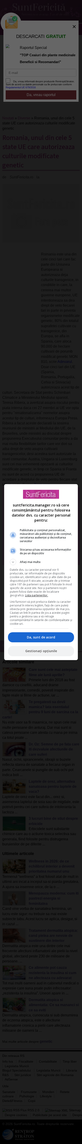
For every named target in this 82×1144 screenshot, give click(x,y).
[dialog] (41, 572)
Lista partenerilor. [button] (36, 595)
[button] (41, 562)
